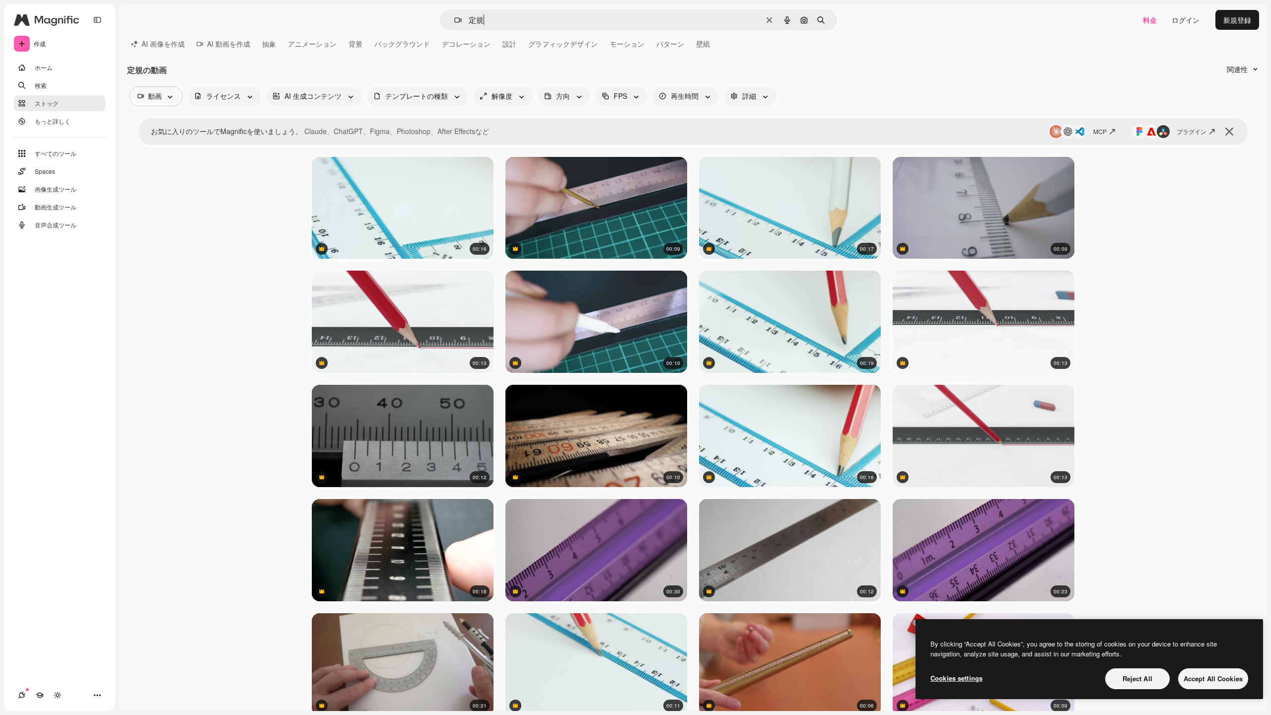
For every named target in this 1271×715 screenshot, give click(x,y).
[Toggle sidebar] (97, 20)
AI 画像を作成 (163, 44)
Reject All (1137, 678)
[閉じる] (1229, 132)
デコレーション (466, 44)
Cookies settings (956, 678)
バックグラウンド (402, 44)
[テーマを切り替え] (58, 695)
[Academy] (40, 695)
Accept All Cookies (1213, 678)
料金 (1150, 20)
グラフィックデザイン (563, 44)
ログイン (1186, 20)
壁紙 (703, 44)
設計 (509, 44)
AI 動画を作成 (228, 44)
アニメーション (312, 44)
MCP (1100, 131)
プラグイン (1191, 131)
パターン (670, 44)
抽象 (269, 44)
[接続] (22, 695)
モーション (627, 44)
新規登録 (1237, 20)
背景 (355, 44)
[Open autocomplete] (454, 20)
